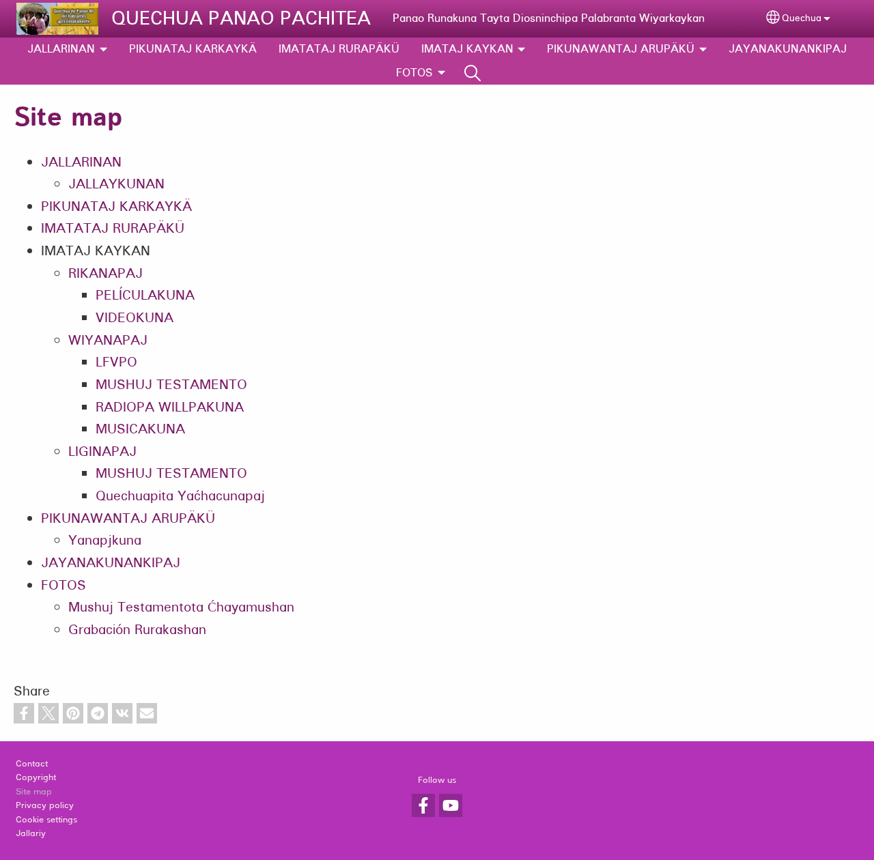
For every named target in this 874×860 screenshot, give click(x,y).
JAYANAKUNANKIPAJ (788, 49)
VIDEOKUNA (134, 318)
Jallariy (31, 833)
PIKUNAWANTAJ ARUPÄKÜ (620, 49)
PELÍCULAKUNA (145, 295)
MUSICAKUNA (140, 429)
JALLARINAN (61, 49)
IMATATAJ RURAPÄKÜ (339, 49)
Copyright (36, 777)
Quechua (801, 18)
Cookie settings (46, 820)
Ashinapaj (472, 73)
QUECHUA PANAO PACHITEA (241, 18)
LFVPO (116, 362)
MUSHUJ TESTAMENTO (171, 384)
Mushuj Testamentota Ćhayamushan (181, 607)
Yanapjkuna (104, 540)
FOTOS (414, 73)
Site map (34, 792)
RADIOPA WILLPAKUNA (170, 407)
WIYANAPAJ (107, 340)
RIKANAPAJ (105, 273)
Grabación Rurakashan (137, 629)
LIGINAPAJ (102, 451)
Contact (32, 764)
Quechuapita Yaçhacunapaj (180, 496)
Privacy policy (45, 805)
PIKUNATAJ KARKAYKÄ (193, 49)
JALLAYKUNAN (116, 184)
